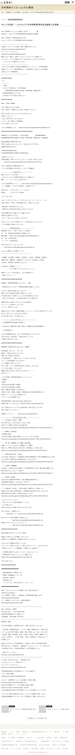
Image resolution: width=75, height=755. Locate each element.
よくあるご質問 (39, 737)
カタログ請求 (11, 737)
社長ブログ (4, 748)
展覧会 (18, 731)
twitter (41, 748)
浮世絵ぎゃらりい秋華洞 (58, 745)
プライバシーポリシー (21, 734)
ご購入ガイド (30, 737)
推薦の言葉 (56, 731)
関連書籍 (3, 734)
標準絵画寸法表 (64, 737)
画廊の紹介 (4, 731)
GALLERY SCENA (43, 745)
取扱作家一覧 (25, 731)
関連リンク (11, 734)
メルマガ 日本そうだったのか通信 (60, 741)
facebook (24, 748)
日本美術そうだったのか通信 (13, 12)
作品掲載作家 (20, 737)
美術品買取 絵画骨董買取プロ (8, 745)
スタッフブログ (14, 748)
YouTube (64, 748)
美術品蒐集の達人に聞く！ (31, 741)
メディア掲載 (65, 731)
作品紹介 (3, 737)
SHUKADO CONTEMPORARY (27, 745)
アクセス (11, 731)
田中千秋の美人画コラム (7, 741)
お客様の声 (48, 737)
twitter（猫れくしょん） (52, 748)
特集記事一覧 (19, 741)
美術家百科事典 (45, 741)
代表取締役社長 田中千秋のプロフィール (41, 731)
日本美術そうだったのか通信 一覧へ (37, 718)
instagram (33, 748)
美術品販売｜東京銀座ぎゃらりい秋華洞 (6, 2)
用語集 (55, 737)
